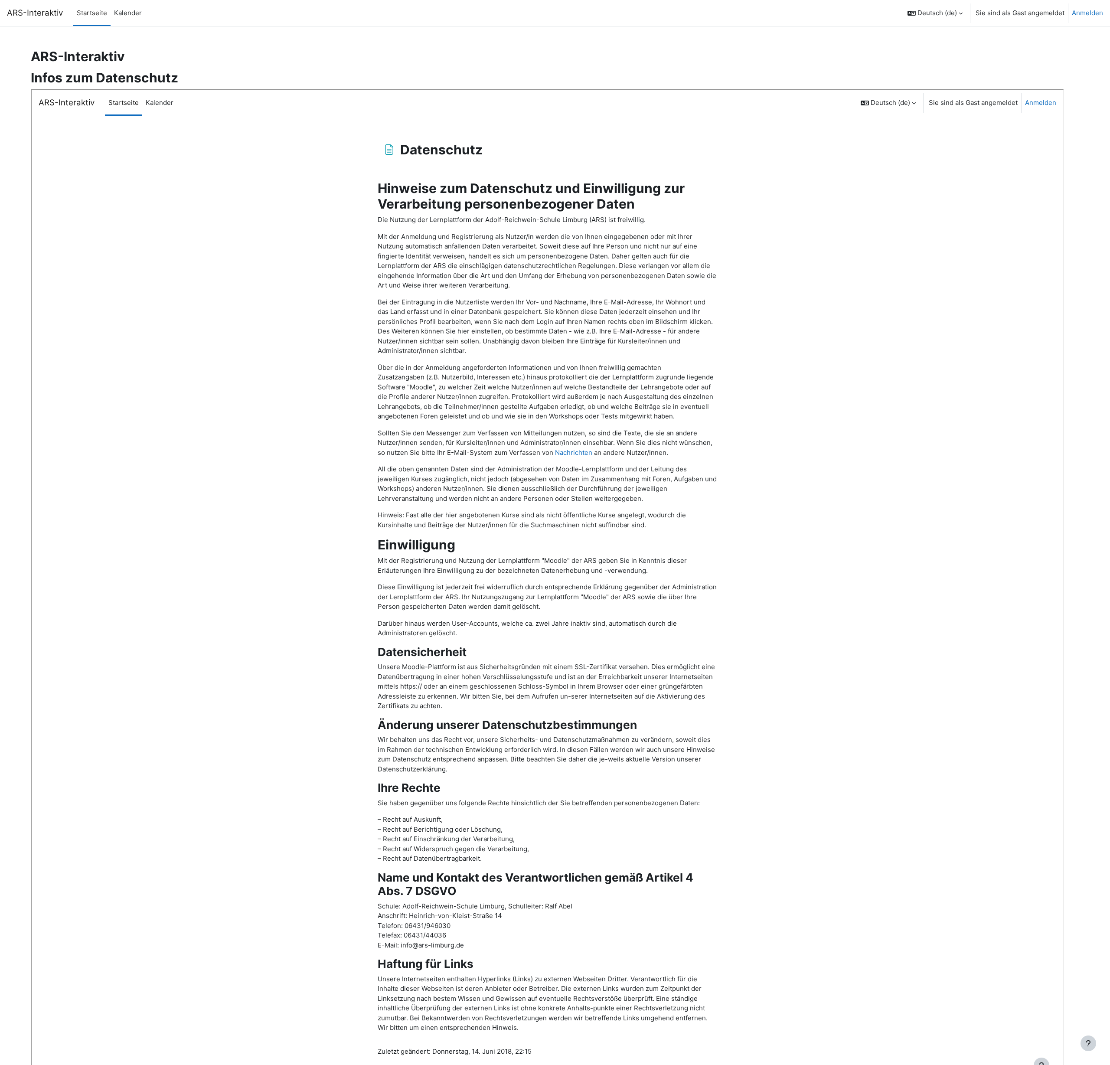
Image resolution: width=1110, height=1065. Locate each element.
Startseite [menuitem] (92, 13)
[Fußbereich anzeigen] (1088, 1043)
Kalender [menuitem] (128, 13)
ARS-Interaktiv (35, 13)
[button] (935, 13)
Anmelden (1087, 13)
